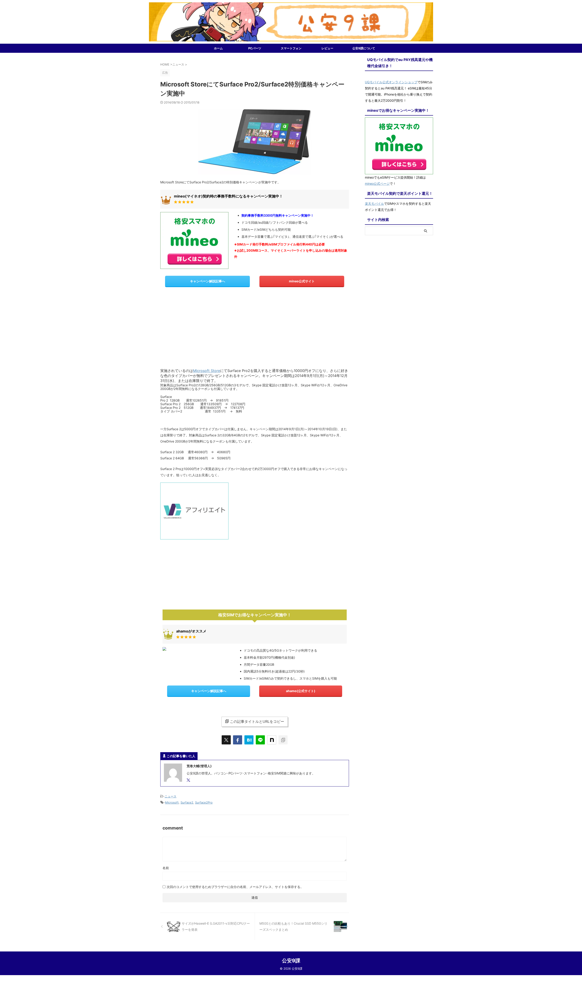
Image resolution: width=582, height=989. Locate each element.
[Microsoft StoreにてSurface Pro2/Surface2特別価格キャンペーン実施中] (248, 739)
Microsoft (172, 802)
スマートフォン (291, 48)
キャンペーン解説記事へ (207, 281)
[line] (260, 739)
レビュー (327, 48)
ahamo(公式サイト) (300, 691)
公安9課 (291, 961)
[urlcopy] (283, 739)
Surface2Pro (204, 802)
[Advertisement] (254, 327)
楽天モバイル (374, 203)
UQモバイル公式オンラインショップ (391, 82)
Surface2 (187, 802)
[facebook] (237, 739)
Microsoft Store (206, 370)
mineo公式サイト (302, 281)
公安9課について (363, 48)
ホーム (218, 48)
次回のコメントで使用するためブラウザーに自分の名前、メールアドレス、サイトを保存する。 (235, 887)
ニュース (170, 796)
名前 (166, 868)
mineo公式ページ (377, 183)
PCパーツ (254, 48)
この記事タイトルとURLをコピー (257, 721)
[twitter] (226, 739)
